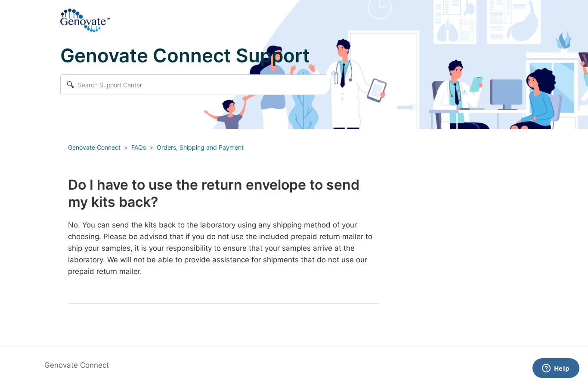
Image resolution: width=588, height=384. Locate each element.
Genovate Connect (94, 147)
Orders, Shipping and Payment (200, 147)
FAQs (138, 147)
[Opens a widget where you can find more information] (555, 369)
